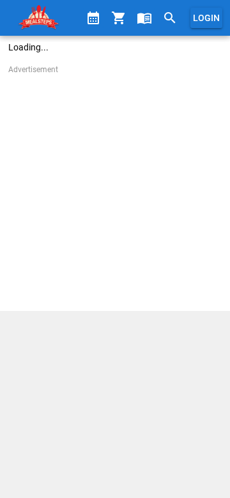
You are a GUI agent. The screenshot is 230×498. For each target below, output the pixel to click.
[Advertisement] (115, 191)
